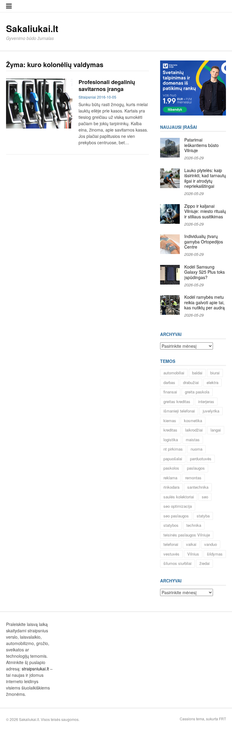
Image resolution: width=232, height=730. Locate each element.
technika (193, 525)
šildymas (215, 554)
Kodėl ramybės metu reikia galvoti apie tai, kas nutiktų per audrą (204, 302)
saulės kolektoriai (178, 497)
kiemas (169, 420)
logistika (170, 439)
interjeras (206, 401)
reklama (170, 478)
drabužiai (191, 382)
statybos (171, 525)
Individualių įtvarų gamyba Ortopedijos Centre (203, 241)
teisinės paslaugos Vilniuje (186, 535)
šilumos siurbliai (177, 563)
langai (216, 430)
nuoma (196, 449)
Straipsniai (87, 96)
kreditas (170, 430)
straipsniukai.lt (35, 669)
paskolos (171, 468)
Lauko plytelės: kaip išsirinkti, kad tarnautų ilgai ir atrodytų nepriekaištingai (205, 178)
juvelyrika (211, 411)
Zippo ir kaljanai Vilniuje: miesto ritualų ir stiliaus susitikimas (205, 211)
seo (205, 497)
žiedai (204, 563)
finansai (170, 392)
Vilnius (193, 554)
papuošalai (172, 458)
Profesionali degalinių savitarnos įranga (107, 85)
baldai (197, 373)
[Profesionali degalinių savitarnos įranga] (39, 104)
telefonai (170, 544)
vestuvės (171, 554)
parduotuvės (200, 458)
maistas (193, 439)
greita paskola (197, 392)
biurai (215, 373)
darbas (169, 382)
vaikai (191, 544)
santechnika (197, 487)
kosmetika (193, 420)
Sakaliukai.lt (32, 28)
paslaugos (196, 468)
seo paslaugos (176, 516)
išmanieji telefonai (179, 411)
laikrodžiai (194, 430)
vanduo (210, 544)
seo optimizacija (177, 506)
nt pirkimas (173, 449)
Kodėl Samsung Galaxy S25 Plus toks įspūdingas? (204, 272)
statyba (203, 516)
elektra (212, 382)
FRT (222, 718)
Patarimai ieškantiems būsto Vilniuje (201, 145)
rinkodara (171, 487)
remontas (193, 478)
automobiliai (173, 373)
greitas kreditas (176, 401)
